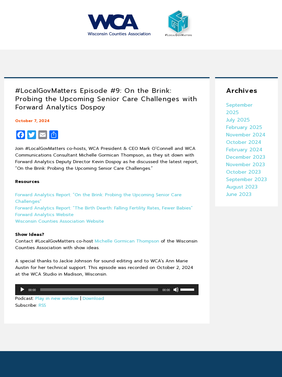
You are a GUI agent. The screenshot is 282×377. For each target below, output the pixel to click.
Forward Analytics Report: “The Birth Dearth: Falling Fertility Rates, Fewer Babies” (104, 208)
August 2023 (241, 187)
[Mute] (176, 289)
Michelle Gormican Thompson (127, 241)
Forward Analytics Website (44, 214)
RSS (42, 305)
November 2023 (245, 164)
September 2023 (246, 179)
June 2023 (238, 194)
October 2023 (243, 172)
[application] (107, 289)
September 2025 (239, 108)
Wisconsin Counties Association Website (59, 221)
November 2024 (245, 135)
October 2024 (243, 142)
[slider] (188, 289)
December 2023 (245, 157)
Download (93, 298)
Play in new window (56, 298)
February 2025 (244, 127)
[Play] (22, 289)
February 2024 (244, 150)
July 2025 (238, 120)
